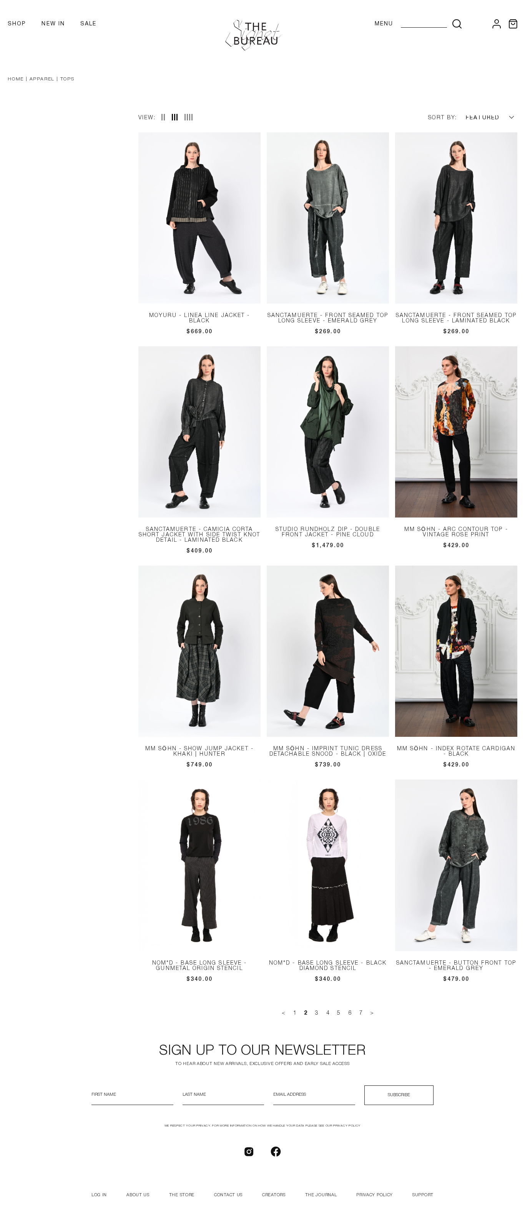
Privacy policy (374, 1195)
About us (138, 1195)
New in (53, 24)
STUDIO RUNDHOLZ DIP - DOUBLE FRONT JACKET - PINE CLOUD (328, 532)
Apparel (42, 79)
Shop (17, 24)
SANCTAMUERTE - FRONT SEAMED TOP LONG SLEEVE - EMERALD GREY (327, 318)
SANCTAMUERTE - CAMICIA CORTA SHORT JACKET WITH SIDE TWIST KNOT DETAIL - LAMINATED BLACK (199, 535)
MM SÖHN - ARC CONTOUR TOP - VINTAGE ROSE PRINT (456, 532)
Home (16, 79)
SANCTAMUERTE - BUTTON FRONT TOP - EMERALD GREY (456, 966)
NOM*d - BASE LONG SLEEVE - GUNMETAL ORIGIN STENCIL (199, 966)
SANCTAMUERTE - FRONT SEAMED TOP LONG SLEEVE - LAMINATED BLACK (456, 318)
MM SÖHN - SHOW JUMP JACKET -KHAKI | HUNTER (199, 751)
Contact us (228, 1195)
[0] (512, 23)
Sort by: (442, 117)
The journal (321, 1195)
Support (423, 1195)
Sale (88, 24)
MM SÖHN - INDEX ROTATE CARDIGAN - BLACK (456, 751)
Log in (99, 1195)
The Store (181, 1195)
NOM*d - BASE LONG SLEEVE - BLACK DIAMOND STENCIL (328, 966)
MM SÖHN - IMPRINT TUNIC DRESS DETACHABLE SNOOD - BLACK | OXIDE (327, 751)
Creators (274, 1195)
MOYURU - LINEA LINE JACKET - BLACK (199, 318)
